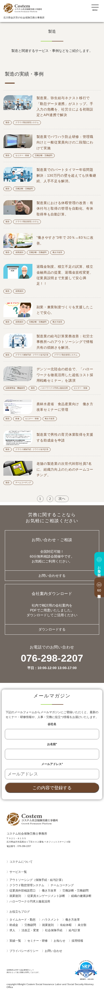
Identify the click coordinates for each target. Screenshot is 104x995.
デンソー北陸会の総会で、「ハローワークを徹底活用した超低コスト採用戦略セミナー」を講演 (65, 374)
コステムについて (21, 861)
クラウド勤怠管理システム (27, 122)
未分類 (82, 925)
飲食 (17, 419)
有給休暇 (66, 925)
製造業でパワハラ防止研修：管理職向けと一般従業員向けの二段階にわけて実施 (65, 142)
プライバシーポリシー (23, 951)
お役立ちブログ (19, 911)
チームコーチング (23, 483)
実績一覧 (15, 940)
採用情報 (77, 940)
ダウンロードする (52, 629)
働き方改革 (57, 252)
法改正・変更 (30, 930)
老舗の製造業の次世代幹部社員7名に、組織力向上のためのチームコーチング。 (65, 469)
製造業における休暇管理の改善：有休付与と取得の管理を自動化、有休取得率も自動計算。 (65, 208)
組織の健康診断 (81, 896)
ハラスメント (50, 919)
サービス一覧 (18, 872)
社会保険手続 (53, 930)
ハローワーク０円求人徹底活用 (54, 388)
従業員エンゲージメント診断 (46, 896)
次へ (62, 498)
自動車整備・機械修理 (15, 388)
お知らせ (59, 940)
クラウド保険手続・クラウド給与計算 (31, 355)
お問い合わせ (55, 951)
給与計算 (74, 930)
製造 (7, 122)
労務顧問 (30, 925)
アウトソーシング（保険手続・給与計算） (37, 880)
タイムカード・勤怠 (22, 919)
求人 (12, 930)
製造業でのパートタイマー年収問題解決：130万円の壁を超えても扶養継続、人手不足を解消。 (66, 175)
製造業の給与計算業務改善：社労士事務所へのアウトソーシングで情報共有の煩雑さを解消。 (65, 341)
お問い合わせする (52, 575)
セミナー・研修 (22, 155)
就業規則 (19, 252)
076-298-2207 (52, 661)
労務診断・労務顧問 (43, 155)
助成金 (13, 925)
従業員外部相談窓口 (22, 890)
